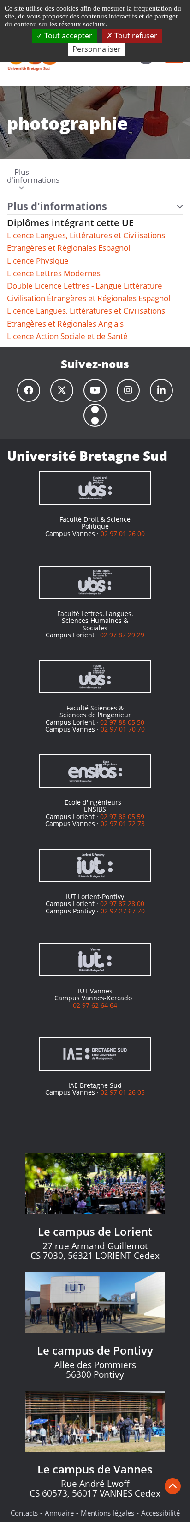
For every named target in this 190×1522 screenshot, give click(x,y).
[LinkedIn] (161, 390)
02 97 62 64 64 (95, 1005)
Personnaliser (96, 49)
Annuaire (59, 1512)
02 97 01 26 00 (123, 533)
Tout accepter (67, 36)
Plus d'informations (21, 176)
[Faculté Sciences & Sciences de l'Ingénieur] (95, 676)
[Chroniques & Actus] (95, 415)
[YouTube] (95, 390)
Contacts (24, 1512)
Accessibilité (160, 1512)
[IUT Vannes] (95, 959)
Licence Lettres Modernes (54, 273)
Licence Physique (38, 260)
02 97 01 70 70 (123, 729)
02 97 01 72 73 (123, 823)
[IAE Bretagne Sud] (95, 1054)
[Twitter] (61, 390)
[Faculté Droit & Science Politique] (95, 488)
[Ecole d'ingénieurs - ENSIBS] (95, 771)
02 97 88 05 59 (122, 816)
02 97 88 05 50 (122, 722)
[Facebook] (28, 390)
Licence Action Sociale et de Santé (67, 336)
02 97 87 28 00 (122, 903)
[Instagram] (128, 390)
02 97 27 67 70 (123, 910)
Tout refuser (135, 36)
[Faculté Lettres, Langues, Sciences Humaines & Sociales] (95, 582)
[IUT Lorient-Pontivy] (95, 865)
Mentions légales (107, 1512)
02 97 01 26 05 (123, 1092)
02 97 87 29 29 (122, 634)
